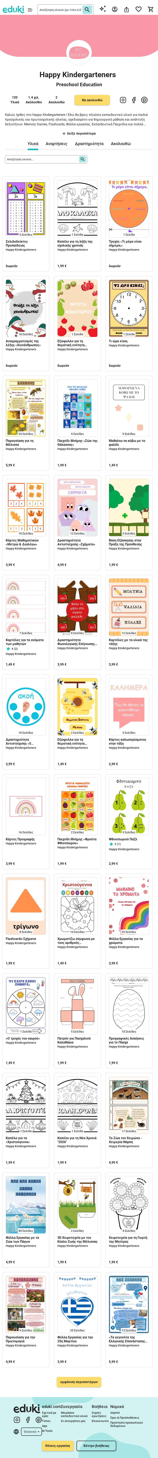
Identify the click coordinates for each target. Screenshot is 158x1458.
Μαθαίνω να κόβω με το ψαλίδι (127, 443)
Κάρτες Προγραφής (20, 839)
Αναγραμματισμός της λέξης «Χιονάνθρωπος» (23, 343)
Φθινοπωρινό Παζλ (123, 839)
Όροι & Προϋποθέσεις (124, 1417)
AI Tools (47, 1430)
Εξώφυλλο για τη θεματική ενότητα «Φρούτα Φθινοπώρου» (74, 343)
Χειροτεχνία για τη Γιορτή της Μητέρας (128, 1240)
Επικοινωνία (100, 1421)
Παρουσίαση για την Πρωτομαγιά (20, 1339)
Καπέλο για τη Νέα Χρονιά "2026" (76, 1140)
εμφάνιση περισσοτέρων (79, 1382)
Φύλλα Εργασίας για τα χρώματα (126, 941)
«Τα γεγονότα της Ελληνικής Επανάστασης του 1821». (127, 1339)
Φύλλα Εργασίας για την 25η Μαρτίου (75, 1339)
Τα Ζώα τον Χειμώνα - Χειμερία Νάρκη (125, 1140)
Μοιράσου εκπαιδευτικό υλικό (74, 1414)
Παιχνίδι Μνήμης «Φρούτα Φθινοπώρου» (76, 841)
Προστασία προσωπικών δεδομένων (127, 1424)
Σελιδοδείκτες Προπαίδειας (17, 243)
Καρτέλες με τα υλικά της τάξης (128, 642)
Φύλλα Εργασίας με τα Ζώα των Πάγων (22, 1240)
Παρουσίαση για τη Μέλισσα (20, 443)
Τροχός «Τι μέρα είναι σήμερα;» (125, 243)
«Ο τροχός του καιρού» (23, 1038)
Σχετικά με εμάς (49, 1414)
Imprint (115, 1412)
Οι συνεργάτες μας (73, 1421)
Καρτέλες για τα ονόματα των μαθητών (25, 642)
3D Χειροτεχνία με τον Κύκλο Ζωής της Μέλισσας (77, 1240)
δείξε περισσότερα (81, 133)
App (44, 1426)
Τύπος (46, 1421)
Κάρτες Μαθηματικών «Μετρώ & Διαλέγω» (22, 542)
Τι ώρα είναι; (118, 341)
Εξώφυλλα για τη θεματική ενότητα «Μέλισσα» (71, 741)
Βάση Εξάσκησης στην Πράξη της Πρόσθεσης (125, 542)
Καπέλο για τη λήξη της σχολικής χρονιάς (75, 243)
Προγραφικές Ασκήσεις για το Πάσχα (126, 1040)
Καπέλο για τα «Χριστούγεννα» (18, 1140)
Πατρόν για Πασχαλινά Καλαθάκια (74, 1040)
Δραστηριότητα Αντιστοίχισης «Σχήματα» (76, 542)
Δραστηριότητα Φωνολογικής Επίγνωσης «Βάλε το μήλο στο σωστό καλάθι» (76, 642)
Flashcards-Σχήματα (21, 939)
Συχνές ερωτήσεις (99, 1414)
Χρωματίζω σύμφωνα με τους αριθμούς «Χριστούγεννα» (76, 941)
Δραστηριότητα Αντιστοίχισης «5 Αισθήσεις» (18, 741)
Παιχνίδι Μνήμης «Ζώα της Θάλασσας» (77, 443)
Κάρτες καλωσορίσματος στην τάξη (127, 741)
